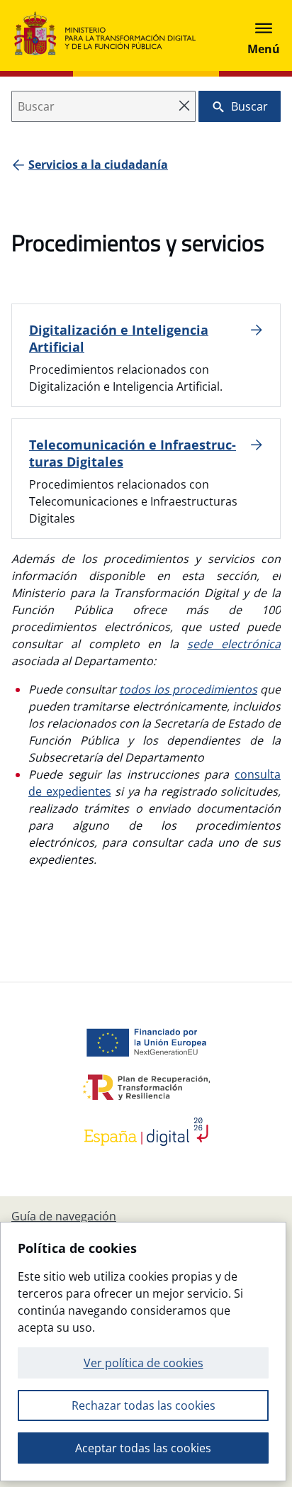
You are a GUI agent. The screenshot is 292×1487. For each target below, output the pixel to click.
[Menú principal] (263, 35)
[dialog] (143, 1351)
